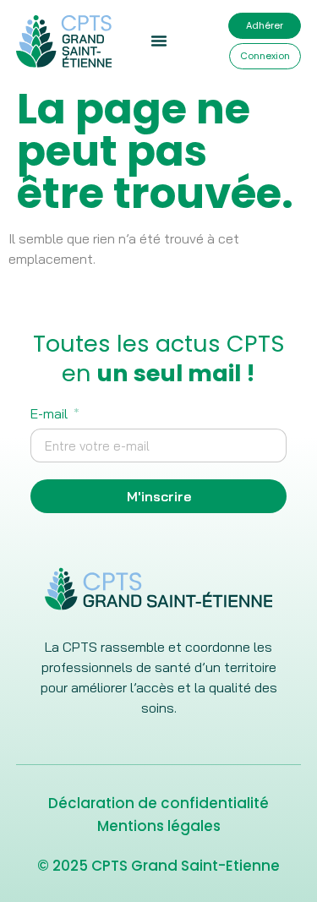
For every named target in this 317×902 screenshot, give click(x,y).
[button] (159, 40)
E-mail (50, 414)
